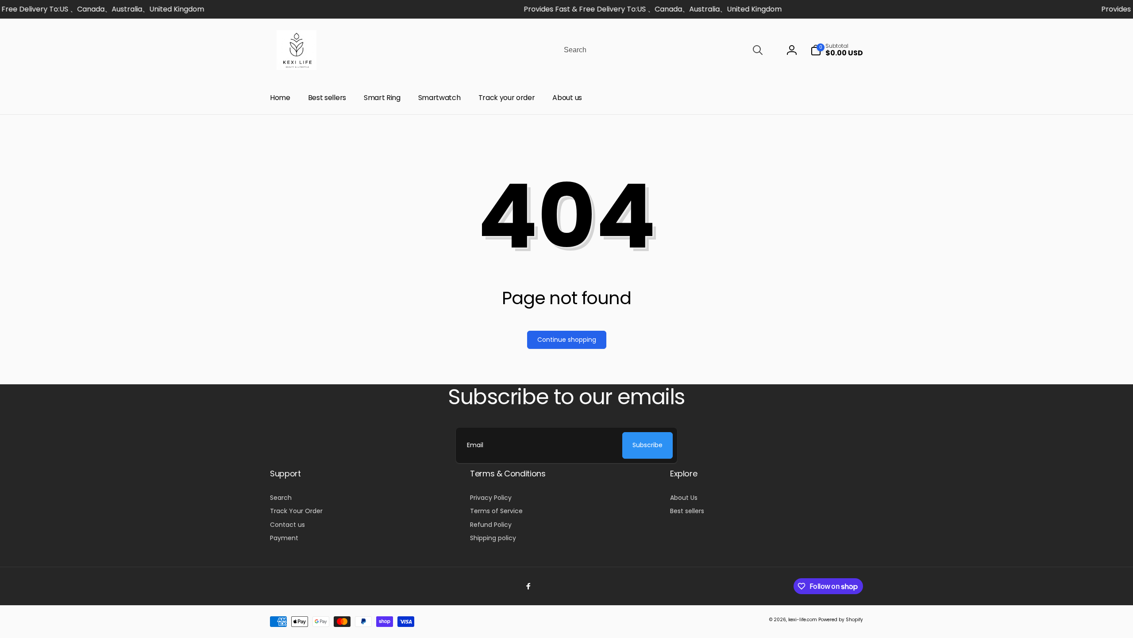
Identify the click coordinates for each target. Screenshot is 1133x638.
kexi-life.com (802, 619)
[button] (836, 50)
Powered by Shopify (840, 619)
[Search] (758, 50)
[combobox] (662, 50)
